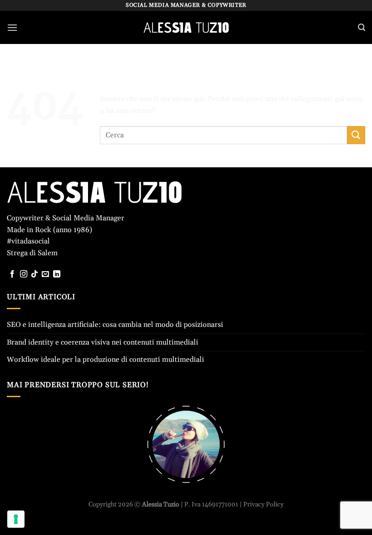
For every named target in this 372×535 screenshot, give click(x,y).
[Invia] (356, 135)
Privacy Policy (263, 505)
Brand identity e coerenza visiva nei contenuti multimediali (102, 342)
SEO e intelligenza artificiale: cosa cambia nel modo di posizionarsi (115, 324)
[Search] (361, 27)
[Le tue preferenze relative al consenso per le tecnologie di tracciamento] (15, 519)
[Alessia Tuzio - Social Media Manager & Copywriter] (186, 27)
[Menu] (12, 27)
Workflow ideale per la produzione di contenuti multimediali (105, 359)
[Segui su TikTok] (34, 274)
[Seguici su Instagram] (23, 274)
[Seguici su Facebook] (12, 274)
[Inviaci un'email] (45, 274)
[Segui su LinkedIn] (56, 274)
